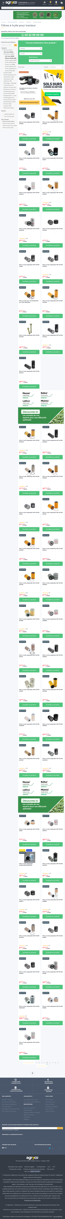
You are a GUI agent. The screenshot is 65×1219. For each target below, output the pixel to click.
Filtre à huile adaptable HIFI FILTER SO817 (29, 830)
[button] (45, 3)
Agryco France (35, 1171)
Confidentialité (41, 1166)
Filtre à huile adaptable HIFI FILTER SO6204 (29, 193)
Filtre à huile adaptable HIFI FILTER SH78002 (29, 724)
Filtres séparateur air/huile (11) (11, 68)
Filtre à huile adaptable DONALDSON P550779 (26, 864)
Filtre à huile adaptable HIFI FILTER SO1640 (29, 972)
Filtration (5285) (9, 54)
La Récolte (27, 1117)
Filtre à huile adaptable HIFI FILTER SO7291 (52, 193)
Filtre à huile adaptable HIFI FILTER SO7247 (29, 372)
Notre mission (49, 1109)
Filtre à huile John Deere (10, 125)
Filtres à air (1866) (10, 64)
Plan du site (50, 1169)
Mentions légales (29, 1166)
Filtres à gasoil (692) (11, 60)
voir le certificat (57, 1216)
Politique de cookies (15, 1169)
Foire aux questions (29, 1108)
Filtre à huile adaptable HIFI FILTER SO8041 (29, 159)
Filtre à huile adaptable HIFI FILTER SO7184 (29, 583)
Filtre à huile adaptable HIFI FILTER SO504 (29, 655)
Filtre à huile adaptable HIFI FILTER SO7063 (52, 690)
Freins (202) (7, 103)
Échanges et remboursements (11, 1109)
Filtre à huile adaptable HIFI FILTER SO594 (29, 265)
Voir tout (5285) (9, 56)
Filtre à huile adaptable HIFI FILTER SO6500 (52, 583)
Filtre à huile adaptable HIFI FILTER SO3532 (29, 122)
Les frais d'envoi (6, 1106)
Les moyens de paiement (9, 1104)
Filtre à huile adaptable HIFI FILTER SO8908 (52, 619)
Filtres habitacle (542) (11, 66)
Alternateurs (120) (9, 77)
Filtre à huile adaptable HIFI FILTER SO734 (29, 1043)
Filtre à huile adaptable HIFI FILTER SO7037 (29, 759)
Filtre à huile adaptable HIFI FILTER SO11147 (52, 830)
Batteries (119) (8, 81)
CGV (53, 1166)
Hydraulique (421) (9, 91)
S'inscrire (60, 1128)
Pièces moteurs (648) (10, 87)
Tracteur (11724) (7, 50)
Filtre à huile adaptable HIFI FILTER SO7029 (52, 864)
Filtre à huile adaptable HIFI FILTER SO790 (52, 972)
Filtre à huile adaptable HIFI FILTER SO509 (29, 477)
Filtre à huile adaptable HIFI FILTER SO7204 (52, 336)
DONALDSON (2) (9, 114)
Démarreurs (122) (8, 79)
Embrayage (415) (9, 97)
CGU (49, 1166)
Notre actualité (49, 1104)
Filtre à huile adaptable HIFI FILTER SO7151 (52, 513)
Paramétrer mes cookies (15, 1166)
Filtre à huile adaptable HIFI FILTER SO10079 (52, 759)
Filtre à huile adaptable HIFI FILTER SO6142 (52, 549)
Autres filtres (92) (10, 70)
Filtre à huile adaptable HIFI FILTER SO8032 (52, 724)
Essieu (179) (7, 106)
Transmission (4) (8, 85)
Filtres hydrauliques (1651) (11, 62)
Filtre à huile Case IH (9, 123)
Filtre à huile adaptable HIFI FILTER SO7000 (29, 441)
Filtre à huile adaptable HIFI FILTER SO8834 (52, 900)
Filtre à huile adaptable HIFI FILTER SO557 (52, 159)
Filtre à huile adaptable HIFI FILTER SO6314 (29, 900)
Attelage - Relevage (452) (10, 83)
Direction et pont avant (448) (10, 89)
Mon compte (49, 1099)
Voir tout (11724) (8, 52)
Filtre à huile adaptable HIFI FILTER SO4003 (29, 936)
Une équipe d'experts (51, 1106)
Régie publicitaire (29, 1114)
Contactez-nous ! (50, 1102)
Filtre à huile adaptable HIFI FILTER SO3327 (52, 477)
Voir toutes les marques (9, 1111)
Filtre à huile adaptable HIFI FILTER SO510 (29, 513)
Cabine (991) (8, 72)
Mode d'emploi (28, 1110)
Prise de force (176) (9, 99)
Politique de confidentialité (32, 1200)
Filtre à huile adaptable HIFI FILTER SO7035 (52, 301)
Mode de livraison (7, 1099)
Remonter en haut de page (32, 1073)
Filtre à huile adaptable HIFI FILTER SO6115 (52, 936)
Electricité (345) (9, 108)
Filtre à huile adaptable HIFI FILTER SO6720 (52, 265)
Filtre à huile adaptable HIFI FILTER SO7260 (52, 122)
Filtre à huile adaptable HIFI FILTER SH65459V (29, 1007)
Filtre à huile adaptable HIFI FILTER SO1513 (29, 690)
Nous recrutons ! (50, 1111)
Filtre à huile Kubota (8, 121)
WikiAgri (26, 1119)
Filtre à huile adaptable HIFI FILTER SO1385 (29, 619)
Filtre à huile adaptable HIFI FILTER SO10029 (29, 229)
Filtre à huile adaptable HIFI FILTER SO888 (52, 1007)
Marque (22, 48)
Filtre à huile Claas (8, 127)
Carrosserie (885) (9, 93)
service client (21, 3)
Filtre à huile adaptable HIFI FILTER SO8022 (52, 655)
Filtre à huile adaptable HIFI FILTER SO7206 (29, 336)
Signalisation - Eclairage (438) (10, 95)
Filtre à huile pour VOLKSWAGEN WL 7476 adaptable (28, 301)
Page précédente (29, 1062)
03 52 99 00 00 (23, 2)
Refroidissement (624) (10, 75)
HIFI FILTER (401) (9, 116)
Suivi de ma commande (9, 1102)
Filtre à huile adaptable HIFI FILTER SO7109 (52, 229)
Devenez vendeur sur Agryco (32, 1112)
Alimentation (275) (9, 101)
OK (15, 45)
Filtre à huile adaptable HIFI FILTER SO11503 (52, 441)
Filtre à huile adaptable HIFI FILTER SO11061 (29, 549)
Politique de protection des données (34, 1169)
